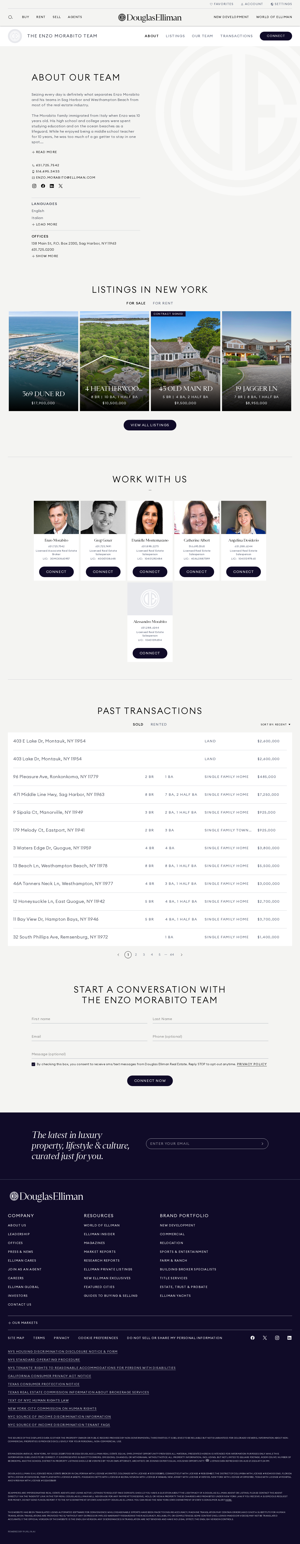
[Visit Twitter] (60, 186)
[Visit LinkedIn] (51, 186)
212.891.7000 (65, 1454)
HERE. (228, 1500)
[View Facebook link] (252, 1339)
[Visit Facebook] (43, 186)
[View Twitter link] (264, 1339)
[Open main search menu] (12, 17)
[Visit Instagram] (34, 186)
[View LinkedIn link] (289, 1339)
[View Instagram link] (277, 1339)
